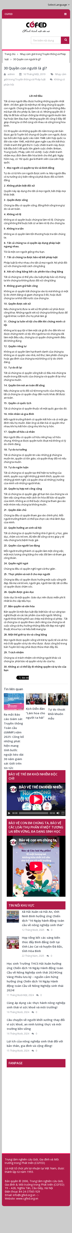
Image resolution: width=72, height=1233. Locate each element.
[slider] (33, 813)
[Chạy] (9, 813)
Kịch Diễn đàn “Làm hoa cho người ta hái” (35, 713)
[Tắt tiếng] (58, 813)
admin (11, 74)
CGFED (8, 14)
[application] (36, 799)
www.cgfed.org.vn (27, 1198)
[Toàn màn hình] (63, 813)
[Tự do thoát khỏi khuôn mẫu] (58, 700)
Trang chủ (10, 54)
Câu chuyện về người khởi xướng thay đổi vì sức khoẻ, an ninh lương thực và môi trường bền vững (36, 1024)
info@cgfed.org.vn (24, 1195)
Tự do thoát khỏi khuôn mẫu (56, 713)
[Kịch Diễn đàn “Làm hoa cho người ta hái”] (36, 700)
